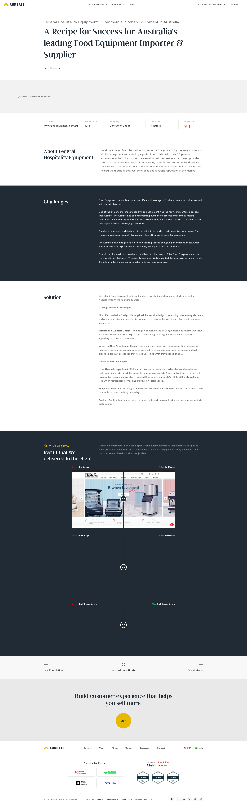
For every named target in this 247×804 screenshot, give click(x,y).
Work (132, 4)
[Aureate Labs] (14, 4)
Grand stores (195, 670)
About (115, 748)
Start (123, 720)
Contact (235, 4)
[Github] (201, 799)
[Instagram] (195, 799)
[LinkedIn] (172, 799)
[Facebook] (178, 799)
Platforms (116, 4)
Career (128, 748)
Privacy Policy (89, 799)
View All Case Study (123, 670)
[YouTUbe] (183, 799)
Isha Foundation (53, 670)
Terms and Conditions (143, 799)
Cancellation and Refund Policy (119, 799)
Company (203, 4)
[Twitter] (189, 799)
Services (88, 748)
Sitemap (100, 799)
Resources (217, 4)
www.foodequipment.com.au (61, 125)
